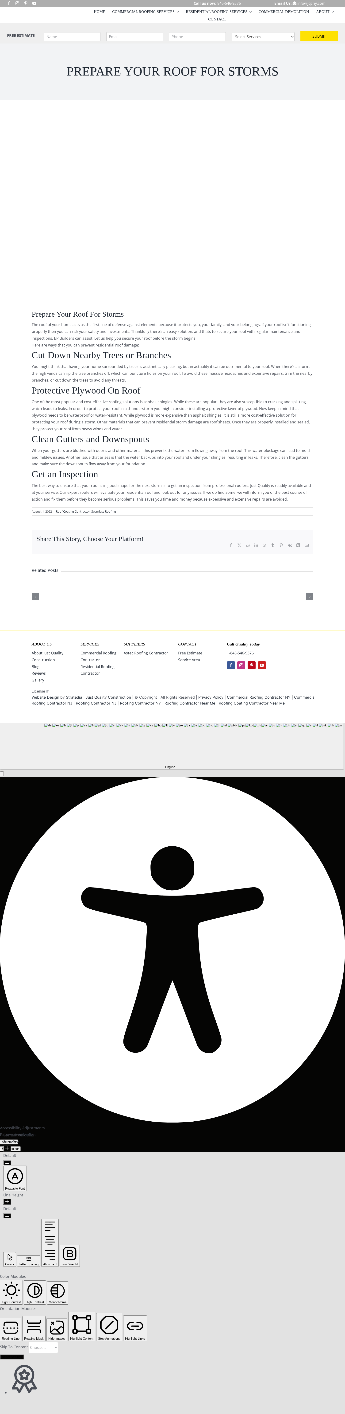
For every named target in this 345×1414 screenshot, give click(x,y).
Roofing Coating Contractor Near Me (252, 703)
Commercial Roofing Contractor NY (259, 697)
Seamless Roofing (103, 511)
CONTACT (187, 644)
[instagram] (17, 3)
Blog (35, 666)
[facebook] (9, 3)
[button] (2, 773)
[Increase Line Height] (7, 1202)
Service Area (189, 659)
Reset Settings (12, 1357)
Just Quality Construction (109, 697)
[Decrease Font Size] (7, 1162)
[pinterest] (26, 3)
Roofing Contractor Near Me (190, 703)
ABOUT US (42, 644)
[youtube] (34, 3)
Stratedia (74, 697)
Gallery (38, 680)
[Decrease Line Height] (7, 1215)
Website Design (45, 697)
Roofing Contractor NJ (96, 703)
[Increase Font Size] (7, 1148)
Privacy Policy (210, 697)
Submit (319, 36)
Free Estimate (190, 653)
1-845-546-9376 (240, 653)
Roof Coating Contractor (73, 511)
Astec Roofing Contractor (146, 653)
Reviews (39, 673)
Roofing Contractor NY (140, 703)
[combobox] (172, 746)
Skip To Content (14, 1347)
